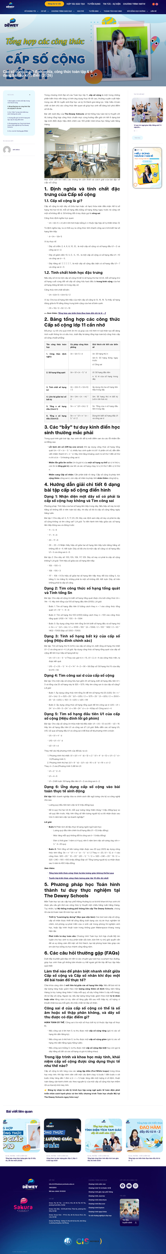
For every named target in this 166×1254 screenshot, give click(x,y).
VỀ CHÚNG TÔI (30, 11)
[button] (29, 94)
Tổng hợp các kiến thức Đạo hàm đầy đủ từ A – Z (82, 313)
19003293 (52, 1188)
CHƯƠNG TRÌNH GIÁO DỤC (61, 11)
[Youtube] (129, 1186)
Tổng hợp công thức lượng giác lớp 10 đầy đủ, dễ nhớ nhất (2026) (21, 1159)
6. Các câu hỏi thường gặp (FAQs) (18, 131)
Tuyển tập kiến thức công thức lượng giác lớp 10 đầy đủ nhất (79, 878)
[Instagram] (135, 1186)
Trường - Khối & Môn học (18, 1156)
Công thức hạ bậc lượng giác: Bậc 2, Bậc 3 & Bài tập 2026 (62, 1159)
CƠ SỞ (43, 11)
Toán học (137, 138)
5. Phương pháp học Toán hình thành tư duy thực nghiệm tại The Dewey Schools (19, 125)
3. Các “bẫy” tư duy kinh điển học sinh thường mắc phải (18, 113)
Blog (7, 1156)
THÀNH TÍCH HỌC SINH (113, 11)
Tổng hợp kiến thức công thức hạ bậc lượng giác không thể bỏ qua (81, 873)
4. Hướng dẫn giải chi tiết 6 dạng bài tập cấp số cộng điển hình (19, 119)
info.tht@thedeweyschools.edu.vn (61, 1184)
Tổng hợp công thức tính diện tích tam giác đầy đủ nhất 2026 (103, 1159)
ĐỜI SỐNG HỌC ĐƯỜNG (136, 11)
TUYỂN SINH (94, 11)
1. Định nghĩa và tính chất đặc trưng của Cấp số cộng (19, 102)
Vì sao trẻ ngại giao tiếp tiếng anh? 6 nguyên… (147, 126)
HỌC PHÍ (80, 11)
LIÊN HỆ (153, 11)
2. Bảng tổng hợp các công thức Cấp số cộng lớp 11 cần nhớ (19, 107)
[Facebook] (122, 1186)
